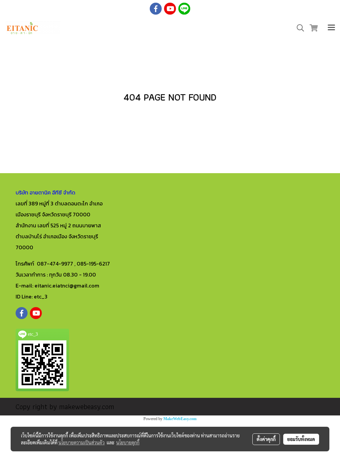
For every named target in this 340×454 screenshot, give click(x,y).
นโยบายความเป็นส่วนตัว (81, 442)
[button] (298, 28)
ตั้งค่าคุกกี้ (266, 439)
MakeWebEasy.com (180, 418)
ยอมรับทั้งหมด (301, 439)
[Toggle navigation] (331, 28)
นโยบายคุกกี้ (127, 442)
